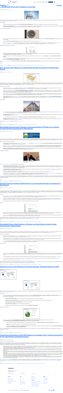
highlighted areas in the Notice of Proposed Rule (54, 199)
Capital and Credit (14, 221)
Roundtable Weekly (33, 192)
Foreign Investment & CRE (6, 124)
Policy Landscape (5, 65)
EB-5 (19, 65)
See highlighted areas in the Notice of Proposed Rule (40, 174)
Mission (9, 377)
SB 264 (48, 96)
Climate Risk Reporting (13, 65)
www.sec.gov (41, 41)
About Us (9, 376)
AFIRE (4, 295)
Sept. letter (12, 90)
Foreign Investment (23, 65)
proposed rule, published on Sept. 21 (23, 143)
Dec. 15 (24, 84)
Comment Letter (41, 355)
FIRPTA (21, 363)
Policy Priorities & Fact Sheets (36, 381)
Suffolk (19, 118)
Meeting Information (45, 377)
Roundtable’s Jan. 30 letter (8, 145)
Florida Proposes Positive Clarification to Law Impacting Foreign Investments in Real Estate (30, 184)
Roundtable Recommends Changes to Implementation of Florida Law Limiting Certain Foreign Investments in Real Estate (29, 128)
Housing (21, 384)
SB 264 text (51, 171)
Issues (21, 376)
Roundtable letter (35, 94)
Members (44, 376)
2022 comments (12, 43)
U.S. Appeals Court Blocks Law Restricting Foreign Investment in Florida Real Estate (29, 68)
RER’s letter (4, 58)
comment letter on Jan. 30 (16, 96)
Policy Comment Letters (34, 382)
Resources (33, 380)
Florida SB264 (14, 124)
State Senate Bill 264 (37, 143)
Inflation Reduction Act (23, 383)
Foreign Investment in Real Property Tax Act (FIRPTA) (10, 363)
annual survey (3, 328)
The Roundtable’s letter (6, 253)
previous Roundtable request (52, 173)
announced (19, 38)
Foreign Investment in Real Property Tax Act (34, 363)
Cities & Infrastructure (23, 382)
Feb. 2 (21, 84)
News (32, 376)
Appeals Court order (14, 115)
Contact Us (9, 383)
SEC (32, 65)
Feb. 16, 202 (46, 43)
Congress (17, 65)
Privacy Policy (27, 390)
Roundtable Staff (10, 382)
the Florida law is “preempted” (19, 114)
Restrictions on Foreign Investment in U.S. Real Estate (29, 124)
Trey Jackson (9, 9)
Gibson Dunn (41, 88)
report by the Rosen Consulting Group (5, 359)
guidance (39, 53)
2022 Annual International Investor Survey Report (6, 291)
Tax (20, 377)
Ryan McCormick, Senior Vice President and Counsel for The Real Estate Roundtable (35, 348)
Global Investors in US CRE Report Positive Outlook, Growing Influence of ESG (29, 267)
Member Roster (45, 383)
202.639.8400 (11, 373)
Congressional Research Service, (31, 88)
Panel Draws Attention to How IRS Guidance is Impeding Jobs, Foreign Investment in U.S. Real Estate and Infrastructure (31, 336)
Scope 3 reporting (28, 65)
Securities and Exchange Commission (38, 65)
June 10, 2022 (52, 43)
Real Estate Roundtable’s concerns (6, 164)
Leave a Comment (19, 332)
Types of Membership (45, 382)
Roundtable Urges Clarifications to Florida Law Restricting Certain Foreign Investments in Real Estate (28, 225)
